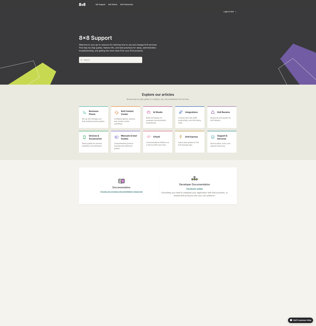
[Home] (82, 4)
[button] (310, 319)
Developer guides (194, 188)
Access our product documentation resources (121, 191)
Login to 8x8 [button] (229, 12)
